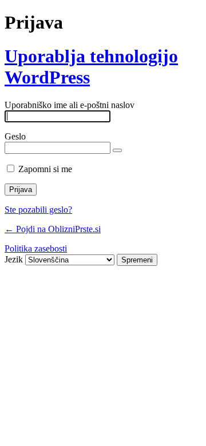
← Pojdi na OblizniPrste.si (53, 229)
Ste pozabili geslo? (38, 209)
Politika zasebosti (36, 248)
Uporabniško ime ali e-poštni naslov (69, 105)
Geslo (15, 136)
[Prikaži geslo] (117, 150)
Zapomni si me (45, 169)
